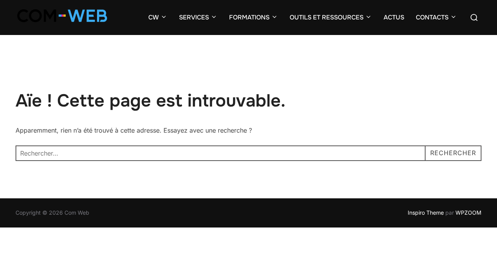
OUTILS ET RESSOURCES (326, 17)
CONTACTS (432, 17)
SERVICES (194, 17)
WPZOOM (468, 212)
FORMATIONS (249, 17)
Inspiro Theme (426, 212)
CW (153, 17)
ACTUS (394, 17)
